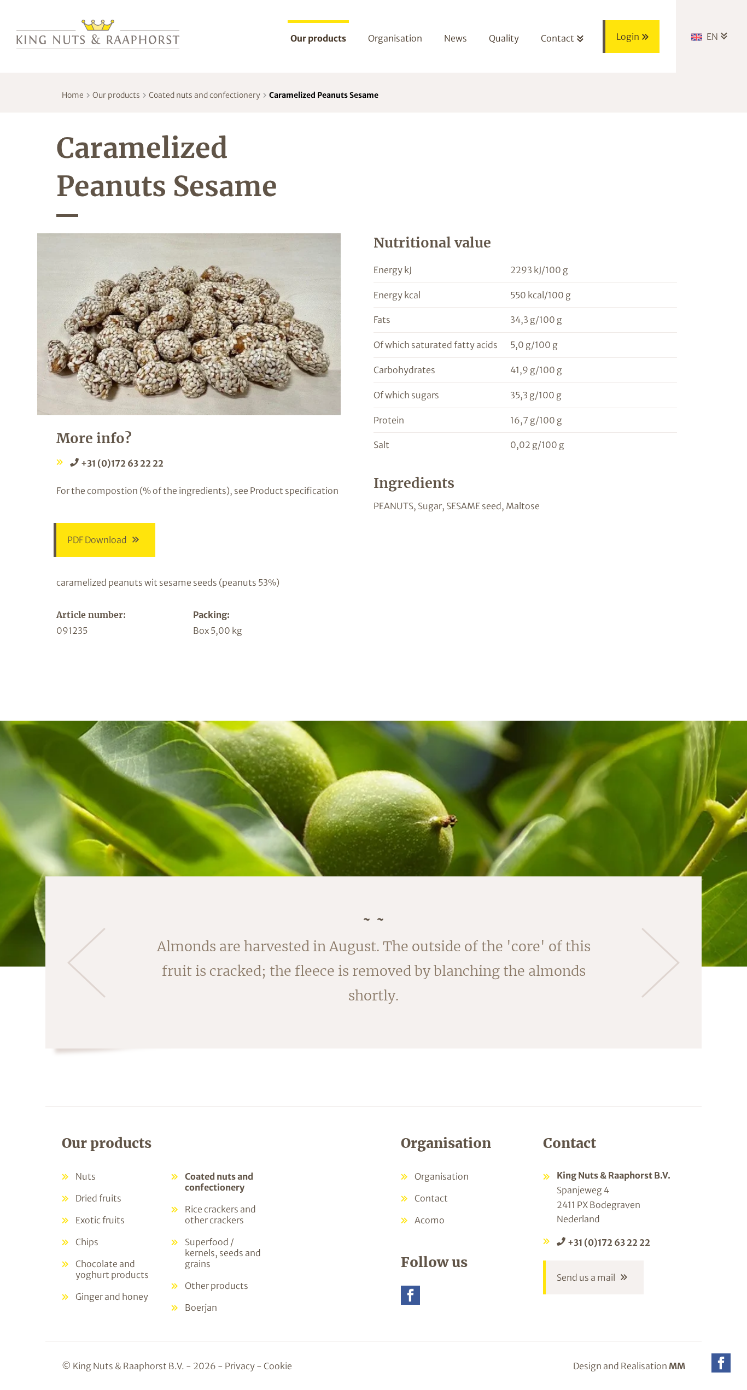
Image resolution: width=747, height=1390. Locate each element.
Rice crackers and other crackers (220, 1215)
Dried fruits (98, 1198)
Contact (431, 1198)
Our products (116, 95)
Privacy (240, 1365)
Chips (86, 1241)
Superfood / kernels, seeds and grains (223, 1252)
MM (677, 1365)
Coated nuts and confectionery (204, 95)
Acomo (430, 1220)
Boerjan (201, 1307)
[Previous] (86, 962)
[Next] (660, 962)
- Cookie (274, 1365)
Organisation (442, 1176)
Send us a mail (586, 1277)
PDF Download (97, 539)
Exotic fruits (100, 1220)
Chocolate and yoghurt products (112, 1269)
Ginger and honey (111, 1296)
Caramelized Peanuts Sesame (323, 95)
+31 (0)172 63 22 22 (122, 463)
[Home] (98, 33)
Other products (216, 1285)
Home (73, 95)
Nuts (85, 1176)
